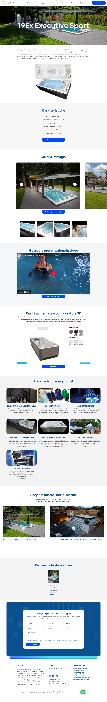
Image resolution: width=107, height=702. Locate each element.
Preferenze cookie (71, 692)
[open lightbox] (27, 229)
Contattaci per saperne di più (53, 212)
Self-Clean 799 (34, 539)
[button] (40, 3)
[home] (10, 3)
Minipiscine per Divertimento (81, 677)
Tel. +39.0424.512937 (55, 668)
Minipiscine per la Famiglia (81, 679)
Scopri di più (22, 478)
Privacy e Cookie (58, 692)
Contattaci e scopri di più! (53, 296)
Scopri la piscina (51, 593)
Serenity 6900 (99, 539)
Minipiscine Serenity (79, 672)
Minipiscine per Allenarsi (80, 676)
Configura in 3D (53, 366)
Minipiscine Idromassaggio (81, 668)
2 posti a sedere (53, 590)
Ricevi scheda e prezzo (53, 140)
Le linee (63, 3)
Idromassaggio (40, 3)
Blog (81, 3)
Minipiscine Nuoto (78, 670)
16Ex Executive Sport (53, 586)
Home (29, 3)
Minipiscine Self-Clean (80, 674)
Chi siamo (73, 3)
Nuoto (53, 3)
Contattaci (99, 3)
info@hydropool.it (54, 671)
